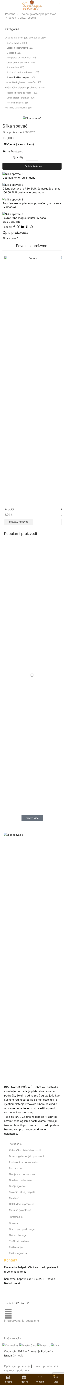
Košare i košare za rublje (19, 92)
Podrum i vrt (13, 67)
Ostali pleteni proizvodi (18, 97)
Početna (10, 14)
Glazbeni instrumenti (17, 47)
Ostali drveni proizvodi (18, 62)
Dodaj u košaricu (33, 166)
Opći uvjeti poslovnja (17, 1366)
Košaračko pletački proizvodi (21, 87)
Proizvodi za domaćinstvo (19, 72)
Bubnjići (9, 509)
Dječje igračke (14, 43)
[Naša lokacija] (8, 1331)
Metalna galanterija (16, 107)
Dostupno (17, 151)
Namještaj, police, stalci (19, 57)
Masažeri (11, 52)
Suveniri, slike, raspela (22, 17)
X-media (18, 1355)
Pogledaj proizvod (18, 522)
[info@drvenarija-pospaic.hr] (8, 1314)
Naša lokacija (12, 1338)
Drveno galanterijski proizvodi (38, 14)
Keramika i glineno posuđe (20, 82)
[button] (32, 818)
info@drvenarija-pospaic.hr (21, 1320)
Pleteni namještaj (15, 102)
